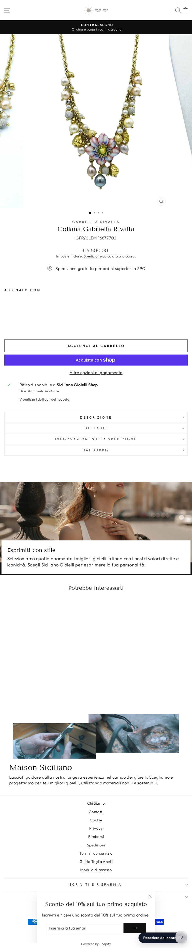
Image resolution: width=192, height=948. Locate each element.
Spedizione (93, 256)
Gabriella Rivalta (96, 222)
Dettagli (96, 428)
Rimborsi (96, 836)
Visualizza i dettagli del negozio (45, 399)
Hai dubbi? (96, 450)
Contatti (96, 811)
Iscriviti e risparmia (95, 884)
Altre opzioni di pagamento (96, 372)
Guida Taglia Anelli (96, 861)
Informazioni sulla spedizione (96, 439)
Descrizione (96, 417)
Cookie (96, 820)
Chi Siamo (96, 803)
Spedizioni (96, 845)
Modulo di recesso (96, 869)
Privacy (96, 828)
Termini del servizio (95, 853)
